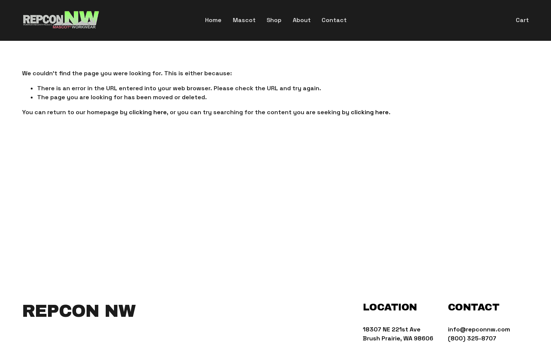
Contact (334, 20)
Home (213, 20)
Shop (274, 20)
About (302, 20)
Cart (522, 20)
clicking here (148, 112)
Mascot (244, 20)
